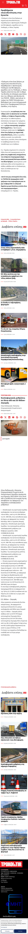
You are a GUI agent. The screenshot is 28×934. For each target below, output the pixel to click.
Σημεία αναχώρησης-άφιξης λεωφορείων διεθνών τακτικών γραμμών (13, 819)
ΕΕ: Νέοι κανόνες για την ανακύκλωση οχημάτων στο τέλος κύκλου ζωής (11, 276)
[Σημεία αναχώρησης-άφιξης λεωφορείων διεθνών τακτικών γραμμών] (14, 808)
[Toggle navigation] (3, 2)
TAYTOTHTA (4, 892)
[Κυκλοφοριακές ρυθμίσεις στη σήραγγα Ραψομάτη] (14, 755)
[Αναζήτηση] (25, 5)
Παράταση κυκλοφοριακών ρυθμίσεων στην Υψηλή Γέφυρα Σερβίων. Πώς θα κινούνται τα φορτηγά (13, 848)
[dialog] (14, 926)
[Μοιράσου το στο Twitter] (5, 34)
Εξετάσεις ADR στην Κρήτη (11, 713)
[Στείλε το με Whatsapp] (25, 34)
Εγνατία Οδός (5, 219)
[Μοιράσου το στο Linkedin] (9, 34)
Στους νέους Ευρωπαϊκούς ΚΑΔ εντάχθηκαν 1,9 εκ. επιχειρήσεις (13, 248)
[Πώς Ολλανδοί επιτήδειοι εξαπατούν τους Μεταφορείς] (14, 729)
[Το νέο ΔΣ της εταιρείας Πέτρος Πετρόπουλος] (14, 320)
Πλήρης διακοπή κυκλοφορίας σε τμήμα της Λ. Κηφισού (13, 791)
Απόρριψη (7, 931)
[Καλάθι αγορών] (23, 5)
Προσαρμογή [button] (4, 927)
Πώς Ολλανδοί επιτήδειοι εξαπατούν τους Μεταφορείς (12, 739)
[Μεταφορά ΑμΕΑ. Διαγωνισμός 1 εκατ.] (14, 375)
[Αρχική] (13, 2)
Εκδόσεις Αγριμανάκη (6, 888)
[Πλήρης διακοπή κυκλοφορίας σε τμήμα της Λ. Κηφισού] (14, 782)
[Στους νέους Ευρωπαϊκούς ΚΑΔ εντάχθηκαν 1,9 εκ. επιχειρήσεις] (14, 239)
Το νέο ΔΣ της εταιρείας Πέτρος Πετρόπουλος (13, 330)
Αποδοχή (20, 931)
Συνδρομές (4, 880)
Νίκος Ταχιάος (13, 221)
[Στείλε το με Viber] (21, 34)
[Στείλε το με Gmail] (17, 34)
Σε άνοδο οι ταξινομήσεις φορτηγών (11, 303)
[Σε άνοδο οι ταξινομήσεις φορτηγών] (14, 293)
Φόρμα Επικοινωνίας (6, 878)
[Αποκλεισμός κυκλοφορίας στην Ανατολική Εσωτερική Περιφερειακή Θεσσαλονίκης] (14, 346)
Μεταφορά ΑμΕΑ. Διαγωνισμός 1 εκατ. (13, 385)
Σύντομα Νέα (6, 395)
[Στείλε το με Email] (13, 34)
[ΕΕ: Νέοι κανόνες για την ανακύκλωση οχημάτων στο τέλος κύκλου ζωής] (14, 265)
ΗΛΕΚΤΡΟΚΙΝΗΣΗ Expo (7, 890)
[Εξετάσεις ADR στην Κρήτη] (14, 704)
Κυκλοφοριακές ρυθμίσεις (9, 687)
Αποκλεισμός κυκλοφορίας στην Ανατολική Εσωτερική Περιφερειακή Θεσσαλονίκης (13, 357)
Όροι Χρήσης (4, 882)
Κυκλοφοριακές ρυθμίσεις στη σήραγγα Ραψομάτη (12, 765)
